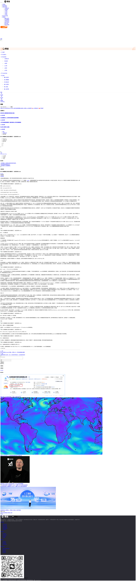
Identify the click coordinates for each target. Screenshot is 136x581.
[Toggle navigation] (0, 2)
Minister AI (9, 108)
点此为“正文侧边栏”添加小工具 (6, 512)
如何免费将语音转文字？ (5, 164)
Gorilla (1, 173)
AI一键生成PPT (36, 108)
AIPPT (12, 108)
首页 (3, 131)
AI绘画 (21, 108)
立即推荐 (2, 176)
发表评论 (2, 362)
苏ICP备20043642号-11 (20, 579)
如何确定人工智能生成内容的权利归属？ (8, 163)
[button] (3, 57)
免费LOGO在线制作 (28, 108)
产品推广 (42, 108)
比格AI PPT (2, 108)
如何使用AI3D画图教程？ (5, 165)
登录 (1, 92)
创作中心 (3, 101)
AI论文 (6, 108)
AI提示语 (15, 108)
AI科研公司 (5, 132)
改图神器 (18, 108)
